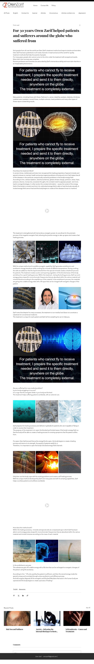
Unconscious (53, 13)
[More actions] (80, 25)
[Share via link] (27, 595)
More (80, 13)
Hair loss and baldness (14, 629)
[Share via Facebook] (14, 595)
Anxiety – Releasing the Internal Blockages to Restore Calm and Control (47, 630)
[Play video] (47, 211)
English (15, 13)
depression (22, 589)
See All (88, 607)
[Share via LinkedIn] (23, 595)
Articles (43, 13)
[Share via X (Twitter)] (18, 595)
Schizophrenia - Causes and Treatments (76, 630)
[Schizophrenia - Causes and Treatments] (76, 618)
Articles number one (68, 13)
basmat (34, 13)
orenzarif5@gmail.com (50, 656)
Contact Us (25, 13)
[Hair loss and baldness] (17, 618)
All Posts (6, 13)
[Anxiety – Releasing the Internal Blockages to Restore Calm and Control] (47, 618)
